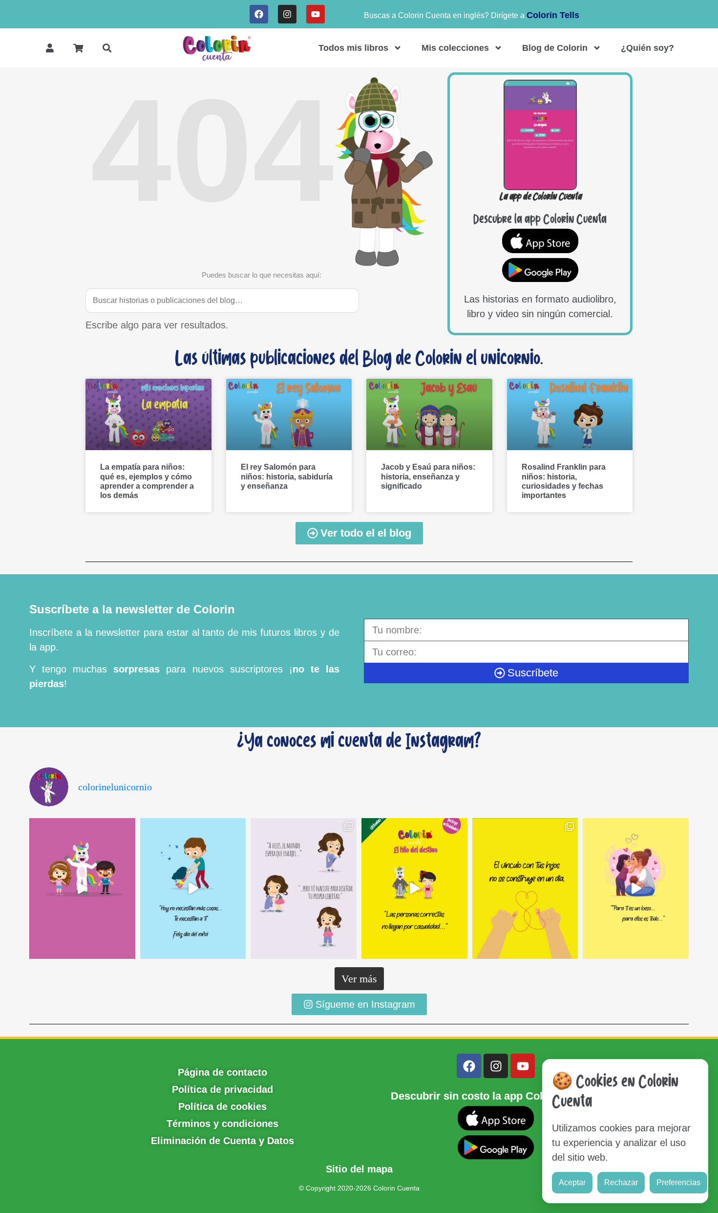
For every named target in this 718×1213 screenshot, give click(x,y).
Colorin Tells (553, 15)
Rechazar (621, 1182)
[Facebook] (259, 14)
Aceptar (572, 1182)
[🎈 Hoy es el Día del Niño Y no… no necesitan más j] (193, 888)
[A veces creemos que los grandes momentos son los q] (525, 888)
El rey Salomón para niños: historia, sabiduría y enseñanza (287, 476)
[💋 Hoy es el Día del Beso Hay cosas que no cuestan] (636, 888)
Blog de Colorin (555, 48)
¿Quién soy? (647, 48)
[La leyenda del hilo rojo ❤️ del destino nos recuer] (414, 888)
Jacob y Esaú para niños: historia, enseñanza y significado (428, 476)
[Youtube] (315, 14)
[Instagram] (287, 14)
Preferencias (678, 1182)
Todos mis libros (353, 48)
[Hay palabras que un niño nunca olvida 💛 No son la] (82, 888)
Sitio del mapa (359, 1169)
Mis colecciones (455, 48)
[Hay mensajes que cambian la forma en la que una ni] (304, 888)
